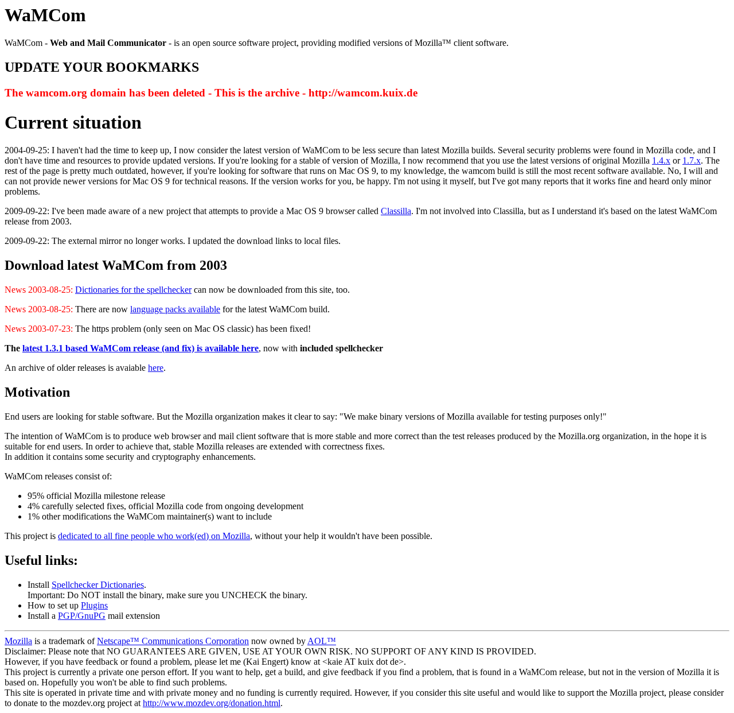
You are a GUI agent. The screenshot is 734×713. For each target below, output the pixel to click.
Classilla (396, 211)
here (155, 368)
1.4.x (661, 160)
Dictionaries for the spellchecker (133, 289)
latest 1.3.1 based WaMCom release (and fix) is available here (140, 348)
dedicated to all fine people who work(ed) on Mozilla (154, 536)
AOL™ (321, 641)
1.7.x (691, 160)
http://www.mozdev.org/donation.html (211, 703)
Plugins (94, 605)
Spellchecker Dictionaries (98, 585)
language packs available (175, 309)
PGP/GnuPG (82, 616)
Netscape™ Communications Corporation (173, 641)
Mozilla (18, 641)
